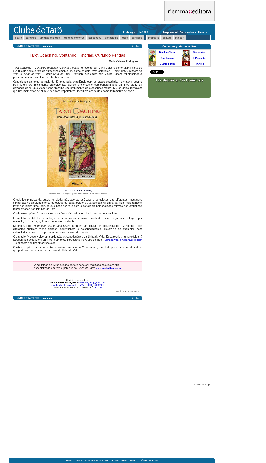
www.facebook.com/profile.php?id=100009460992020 (77, 285)
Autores (98, 287)
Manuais (47, 46)
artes (125, 37)
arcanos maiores (50, 37)
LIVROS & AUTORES (28, 46)
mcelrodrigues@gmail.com (91, 282)
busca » (180, 37)
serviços (137, 37)
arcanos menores (74, 37)
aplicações (94, 37)
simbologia (111, 37)
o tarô (18, 37)
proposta (153, 37)
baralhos (31, 37)
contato (167, 37)
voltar (136, 46)
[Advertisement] (179, 413)
